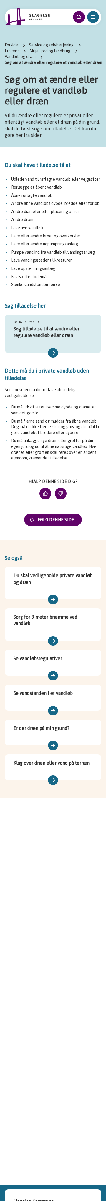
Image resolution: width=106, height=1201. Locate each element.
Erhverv (12, 51)
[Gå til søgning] (79, 17)
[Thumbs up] (45, 493)
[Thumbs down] (61, 493)
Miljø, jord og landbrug (49, 51)
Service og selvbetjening (51, 45)
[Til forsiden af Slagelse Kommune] (27, 16)
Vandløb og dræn (20, 56)
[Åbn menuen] (93, 17)
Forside (11, 45)
